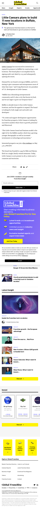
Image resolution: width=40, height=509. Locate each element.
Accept (20, 260)
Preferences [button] (25, 255)
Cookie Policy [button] (20, 253)
